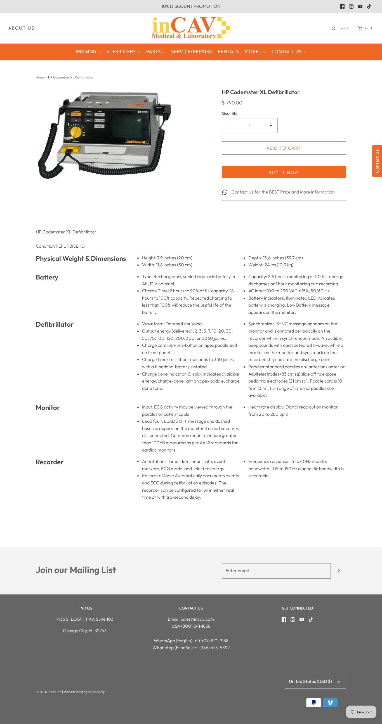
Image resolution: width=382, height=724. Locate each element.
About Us (21, 28)
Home (40, 77)
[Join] (338, 571)
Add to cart (284, 148)
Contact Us (377, 161)
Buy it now (284, 172)
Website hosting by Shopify (84, 692)
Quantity (229, 113)
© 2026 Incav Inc (48, 692)
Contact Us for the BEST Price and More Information (283, 192)
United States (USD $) (311, 681)
